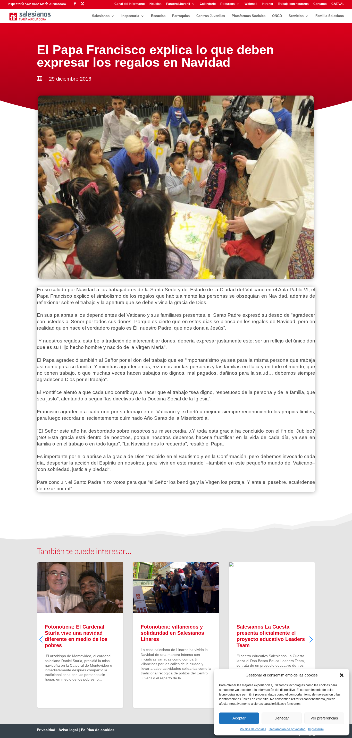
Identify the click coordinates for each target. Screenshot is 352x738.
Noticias (155, 4)
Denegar (281, 718)
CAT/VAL (337, 4)
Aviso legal (68, 730)
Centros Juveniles (210, 16)
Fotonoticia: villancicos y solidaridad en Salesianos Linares (81, 635)
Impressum (316, 729)
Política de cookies (253, 729)
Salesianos (101, 16)
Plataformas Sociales (248, 16)
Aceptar (239, 718)
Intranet (267, 4)
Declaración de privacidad (287, 729)
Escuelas (158, 16)
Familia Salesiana (329, 16)
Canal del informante (129, 4)
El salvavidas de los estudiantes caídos (273, 635)
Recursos (227, 4)
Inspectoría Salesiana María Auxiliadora (37, 4)
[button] (341, 675)
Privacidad (46, 730)
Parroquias (181, 16)
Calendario (208, 4)
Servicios (296, 16)
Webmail (251, 4)
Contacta (320, 4)
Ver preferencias (324, 718)
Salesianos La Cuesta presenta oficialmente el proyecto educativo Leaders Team (177, 635)
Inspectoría (130, 16)
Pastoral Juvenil (178, 4)
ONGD (277, 16)
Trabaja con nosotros (293, 4)
